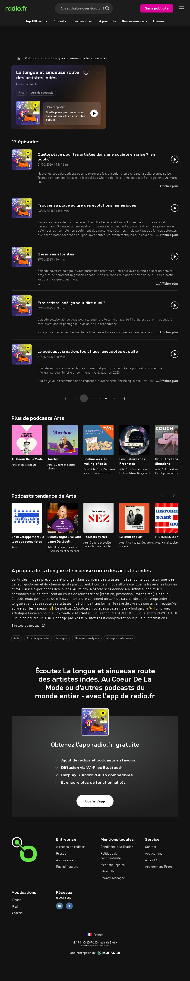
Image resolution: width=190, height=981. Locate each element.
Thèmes (159, 21)
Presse (61, 853)
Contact (150, 847)
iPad (15, 906)
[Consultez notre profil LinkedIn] (59, 905)
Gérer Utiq (108, 871)
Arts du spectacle (42, 92)
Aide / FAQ (152, 860)
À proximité (107, 21)
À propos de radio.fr (70, 847)
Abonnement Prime (159, 866)
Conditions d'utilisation (117, 847)
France (97, 935)
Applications (153, 853)
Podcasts (59, 21)
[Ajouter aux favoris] (86, 72)
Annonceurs (64, 860)
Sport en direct (83, 21)
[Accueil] (18, 58)
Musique (61, 638)
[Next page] (114, 398)
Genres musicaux (134, 21)
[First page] (66, 398)
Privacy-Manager (113, 878)
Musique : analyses (87, 638)
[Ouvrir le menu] (181, 8)
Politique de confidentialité (111, 856)
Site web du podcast (26, 625)
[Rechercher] (107, 8)
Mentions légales (113, 865)
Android (17, 913)
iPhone (16, 900)
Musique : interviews (119, 638)
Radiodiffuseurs (67, 866)
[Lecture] (94, 113)
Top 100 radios (36, 21)
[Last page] (123, 398)
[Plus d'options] (98, 73)
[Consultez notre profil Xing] (69, 905)
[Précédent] (162, 416)
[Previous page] (75, 398)
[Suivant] (173, 416)
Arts (21, 92)
